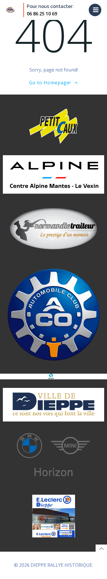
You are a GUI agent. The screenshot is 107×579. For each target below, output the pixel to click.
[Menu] (95, 10)
